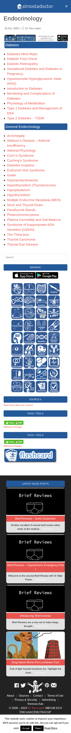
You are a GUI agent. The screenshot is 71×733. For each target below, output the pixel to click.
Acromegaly (16, 136)
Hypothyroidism (18, 195)
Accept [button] (25, 728)
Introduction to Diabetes (24, 88)
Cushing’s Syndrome (22, 160)
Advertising (49, 699)
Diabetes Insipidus (20, 165)
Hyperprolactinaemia (22, 180)
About (10, 695)
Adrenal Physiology (21, 150)
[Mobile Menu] (66, 6)
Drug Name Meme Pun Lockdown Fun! (35, 662)
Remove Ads (35, 703)
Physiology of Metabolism (26, 103)
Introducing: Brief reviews (35, 615)
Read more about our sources (18, 405)
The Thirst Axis (18, 234)
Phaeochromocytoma (23, 215)
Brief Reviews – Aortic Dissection (35, 518)
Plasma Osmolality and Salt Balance (34, 219)
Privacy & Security (26, 699)
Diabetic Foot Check (22, 59)
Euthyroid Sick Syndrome (26, 170)
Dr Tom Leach (33, 28)
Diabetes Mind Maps (22, 54)
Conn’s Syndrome (20, 155)
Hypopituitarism (18, 190)
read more (48, 528)
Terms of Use (55, 695)
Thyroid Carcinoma (21, 239)
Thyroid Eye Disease (22, 244)
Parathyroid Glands (21, 210)
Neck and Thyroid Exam (25, 205)
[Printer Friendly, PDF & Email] (14, 422)
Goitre (11, 175)
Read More (50, 728)
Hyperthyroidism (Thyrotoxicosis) (31, 185)
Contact (38, 695)
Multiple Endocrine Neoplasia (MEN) (34, 200)
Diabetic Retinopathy (22, 64)
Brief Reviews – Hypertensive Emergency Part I (35, 567)
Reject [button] (38, 728)
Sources (24, 695)
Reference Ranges (13, 427)
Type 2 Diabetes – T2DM (25, 118)
